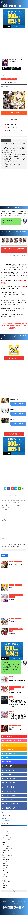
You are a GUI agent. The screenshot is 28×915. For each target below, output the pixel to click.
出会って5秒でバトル (15, 564)
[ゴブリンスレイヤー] (15, 488)
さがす (9, 901)
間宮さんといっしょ (15, 729)
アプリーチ (16, 61)
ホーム (4, 901)
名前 (3, 538)
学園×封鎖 (12, 633)
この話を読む (17, 404)
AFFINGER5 (16, 913)
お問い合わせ (15, 903)
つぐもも (12, 599)
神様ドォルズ (13, 621)
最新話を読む (13, 358)
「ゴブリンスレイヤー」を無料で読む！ (14, 249)
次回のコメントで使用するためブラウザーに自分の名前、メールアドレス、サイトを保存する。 (14, 545)
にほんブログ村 (5, 820)
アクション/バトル (6, 495)
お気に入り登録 (5, 86)
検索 (14, 891)
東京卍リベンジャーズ (15, 692)
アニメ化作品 (14, 495)
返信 (25, 513)
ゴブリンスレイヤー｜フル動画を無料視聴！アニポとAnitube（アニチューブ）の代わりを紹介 (13, 501)
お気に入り (14, 901)
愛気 (10, 587)
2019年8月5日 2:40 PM (5, 504)
